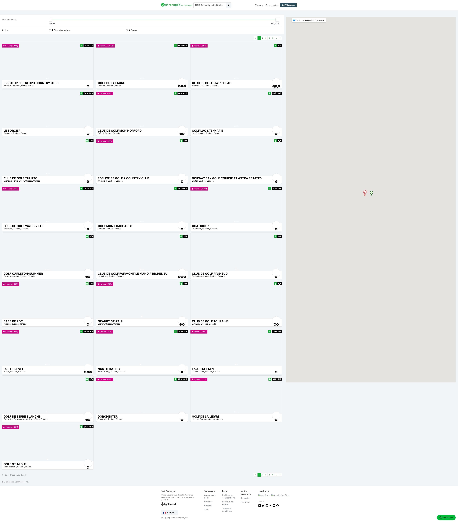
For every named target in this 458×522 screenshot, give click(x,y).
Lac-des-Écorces (199, 419)
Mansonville (197, 85)
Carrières (208, 502)
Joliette (7, 324)
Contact (208, 505)
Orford (101, 133)
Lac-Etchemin (198, 371)
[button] (6, 61)
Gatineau (8, 133)
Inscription (245, 502)
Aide (206, 509)
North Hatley (103, 371)
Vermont (16, 85)
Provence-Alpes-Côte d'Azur (27, 419)
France (44, 419)
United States (27, 85)
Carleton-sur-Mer (11, 276)
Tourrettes (8, 419)
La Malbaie (103, 276)
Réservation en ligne (62, 30)
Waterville (8, 228)
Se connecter (272, 5)
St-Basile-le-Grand (200, 276)
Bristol (195, 181)
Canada (117, 85)
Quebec (109, 85)
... (276, 38)
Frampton (102, 419)
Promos (134, 30)
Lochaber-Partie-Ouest (14, 181)
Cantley (101, 228)
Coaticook (196, 228)
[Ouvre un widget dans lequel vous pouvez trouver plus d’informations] (446, 518)
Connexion (245, 498)
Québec (101, 85)
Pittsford (7, 85)
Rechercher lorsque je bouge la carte (310, 20)
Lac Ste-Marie (198, 133)
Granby (101, 324)
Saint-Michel (9, 467)
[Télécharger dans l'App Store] (264, 495)
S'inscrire (259, 5)
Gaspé (6, 371)
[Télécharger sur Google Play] (280, 495)
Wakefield (102, 181)
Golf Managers (288, 5)
